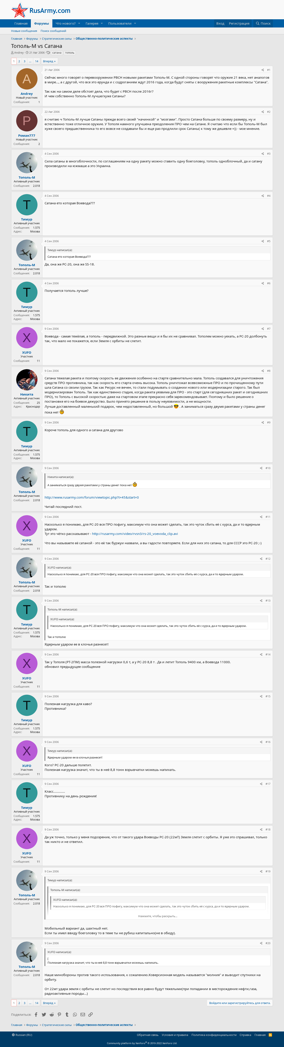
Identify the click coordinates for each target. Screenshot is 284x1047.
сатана (56, 53)
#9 (268, 422)
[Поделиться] (263, 70)
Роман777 (26, 135)
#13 (268, 600)
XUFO (26, 352)
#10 (268, 468)
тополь (69, 53)
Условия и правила (175, 1035)
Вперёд (48, 61)
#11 (268, 517)
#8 (268, 371)
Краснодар (33, 406)
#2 (268, 112)
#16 (268, 742)
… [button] (30, 61)
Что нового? (66, 23)
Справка (245, 1035)
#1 (268, 70)
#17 (268, 784)
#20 (268, 943)
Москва (35, 231)
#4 (268, 196)
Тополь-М (27, 177)
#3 (268, 154)
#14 (268, 654)
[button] (79, 23)
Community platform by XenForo (142, 1043)
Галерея (92, 23)
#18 (268, 829)
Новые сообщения (24, 31)
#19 (268, 871)
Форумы (41, 23)
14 (36, 61)
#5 (268, 241)
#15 (268, 696)
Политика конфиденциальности (214, 1035)
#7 (268, 329)
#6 (268, 283)
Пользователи (120, 23)
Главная (21, 23)
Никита (26, 394)
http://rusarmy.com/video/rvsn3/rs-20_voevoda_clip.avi (135, 533)
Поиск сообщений (53, 31)
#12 (268, 559)
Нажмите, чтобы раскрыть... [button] (157, 916)
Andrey (19, 53)
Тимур (26, 219)
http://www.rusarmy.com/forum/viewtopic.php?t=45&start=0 (92, 497)
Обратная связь (148, 1035)
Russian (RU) (23, 1035)
